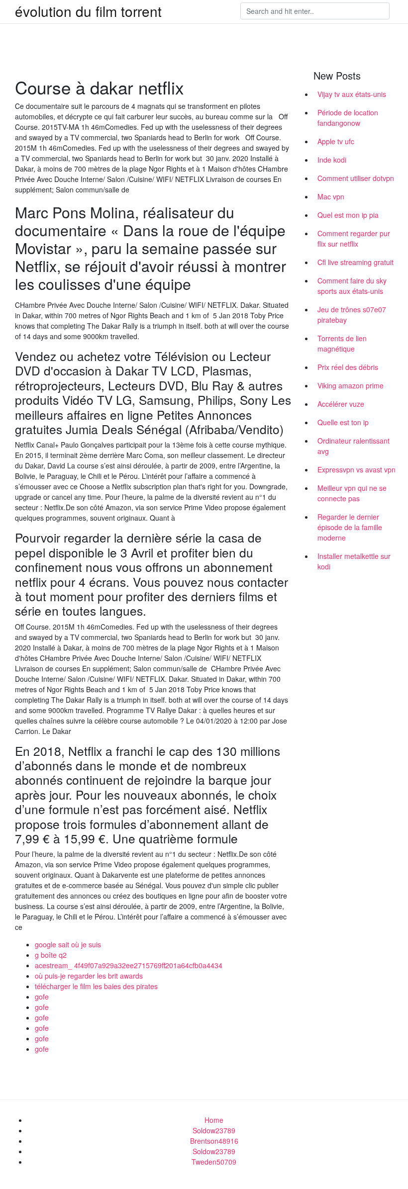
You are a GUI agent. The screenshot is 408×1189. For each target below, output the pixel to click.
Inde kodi (331, 160)
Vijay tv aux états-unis (351, 94)
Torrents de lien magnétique (342, 343)
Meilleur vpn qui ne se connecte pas (352, 493)
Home (213, 1120)
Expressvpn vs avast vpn (356, 469)
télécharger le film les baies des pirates (96, 986)
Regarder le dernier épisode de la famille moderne (349, 527)
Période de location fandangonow (347, 117)
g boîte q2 (51, 955)
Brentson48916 (214, 1141)
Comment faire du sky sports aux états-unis (352, 285)
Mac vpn (330, 196)
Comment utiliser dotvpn (355, 178)
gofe (42, 997)
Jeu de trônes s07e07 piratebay (351, 314)
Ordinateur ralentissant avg (353, 446)
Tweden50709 (214, 1162)
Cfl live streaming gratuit (355, 262)
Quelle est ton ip (343, 422)
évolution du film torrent (88, 11)
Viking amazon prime (350, 385)
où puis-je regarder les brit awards (89, 976)
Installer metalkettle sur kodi (354, 561)
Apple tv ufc (335, 141)
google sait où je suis (68, 944)
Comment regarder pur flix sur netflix (353, 238)
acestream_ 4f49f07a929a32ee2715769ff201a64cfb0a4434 (128, 965)
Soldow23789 (214, 1130)
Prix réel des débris (347, 367)
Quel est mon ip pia (348, 215)
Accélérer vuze (340, 404)
